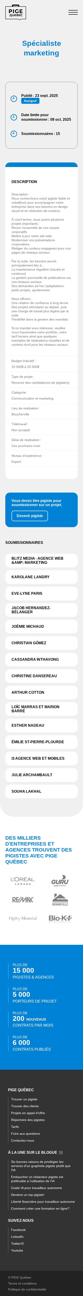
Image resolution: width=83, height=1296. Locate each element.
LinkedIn (17, 1236)
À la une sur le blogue (32, 1152)
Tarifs (15, 1127)
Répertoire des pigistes (28, 1120)
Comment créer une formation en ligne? (40, 1208)
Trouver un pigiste (24, 1099)
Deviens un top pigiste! (27, 1195)
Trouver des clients (25, 1106)
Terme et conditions (22, 1283)
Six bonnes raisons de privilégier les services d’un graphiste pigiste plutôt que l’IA (41, 1166)
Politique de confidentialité (27, 1289)
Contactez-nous (22, 1140)
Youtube (17, 1250)
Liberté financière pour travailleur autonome (43, 1201)
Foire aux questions (25, 1133)
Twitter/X (17, 1243)
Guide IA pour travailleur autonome (36, 1188)
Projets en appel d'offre (28, 1113)
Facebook (18, 1230)
